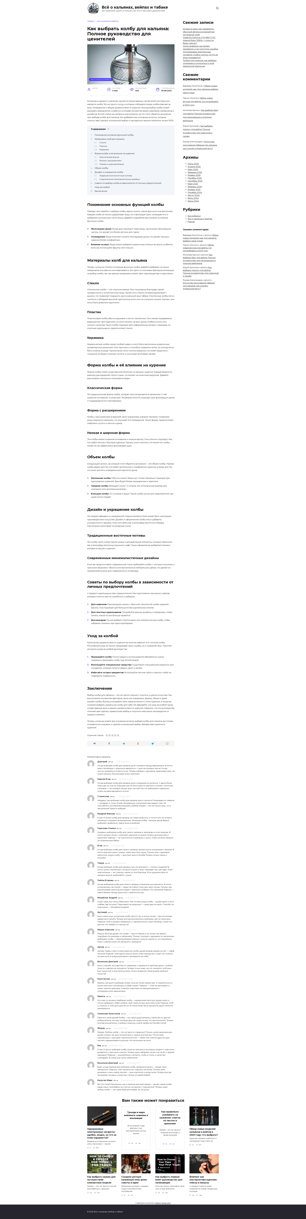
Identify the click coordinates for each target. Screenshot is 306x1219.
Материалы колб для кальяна (109, 139)
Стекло (102, 143)
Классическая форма (109, 157)
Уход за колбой (102, 187)
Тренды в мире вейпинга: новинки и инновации (136, 1115)
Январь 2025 (194, 189)
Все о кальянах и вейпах (101, 79)
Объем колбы (101, 168)
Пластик (103, 146)
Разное (191, 222)
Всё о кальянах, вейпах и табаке (135, 7)
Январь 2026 (194, 175)
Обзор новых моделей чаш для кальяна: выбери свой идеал (200, 89)
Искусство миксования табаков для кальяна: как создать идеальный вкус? (200, 145)
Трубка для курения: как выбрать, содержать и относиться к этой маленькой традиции (200, 63)
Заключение (101, 191)
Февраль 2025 (195, 187)
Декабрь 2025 (195, 178)
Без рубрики (194, 216)
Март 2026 (193, 169)
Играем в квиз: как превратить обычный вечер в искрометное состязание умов (199, 32)
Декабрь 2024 (195, 192)
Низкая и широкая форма (111, 164)
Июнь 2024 (193, 201)
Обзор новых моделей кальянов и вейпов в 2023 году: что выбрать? (203, 1132)
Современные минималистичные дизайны (119, 179)
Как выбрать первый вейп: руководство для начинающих (168, 1179)
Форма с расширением (110, 161)
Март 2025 (193, 184)
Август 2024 (194, 195)
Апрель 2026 (194, 167)
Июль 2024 (193, 198)
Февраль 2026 (195, 172)
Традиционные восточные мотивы (115, 176)
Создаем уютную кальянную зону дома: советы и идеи (134, 1179)
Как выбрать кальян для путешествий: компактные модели (101, 1179)
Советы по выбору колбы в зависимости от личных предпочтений (128, 183)
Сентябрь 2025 (195, 181)
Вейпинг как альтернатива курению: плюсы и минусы (203, 1179)
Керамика (104, 150)
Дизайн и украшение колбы (109, 172)
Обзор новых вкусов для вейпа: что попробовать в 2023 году (200, 101)
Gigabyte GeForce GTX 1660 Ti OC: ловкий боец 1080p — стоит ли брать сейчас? (199, 40)
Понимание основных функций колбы (114, 135)
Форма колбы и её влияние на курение (115, 153)
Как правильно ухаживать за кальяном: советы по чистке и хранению (170, 1117)
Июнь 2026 (193, 164)
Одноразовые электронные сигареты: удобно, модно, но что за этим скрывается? (200, 55)
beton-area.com (163, 1203)
